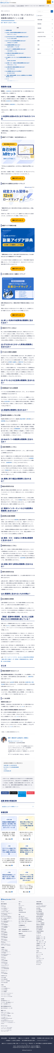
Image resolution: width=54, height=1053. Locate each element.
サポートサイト (21, 905)
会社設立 (8, 91)
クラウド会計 (3, 906)
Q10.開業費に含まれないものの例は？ (14, 71)
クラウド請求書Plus (4, 924)
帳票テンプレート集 (39, 940)
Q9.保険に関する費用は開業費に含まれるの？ (15, 67)
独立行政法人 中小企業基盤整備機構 (11, 767)
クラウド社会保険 (4, 963)
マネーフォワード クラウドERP (6, 996)
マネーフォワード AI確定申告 (6, 916)
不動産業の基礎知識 (39, 931)
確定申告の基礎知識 (39, 913)
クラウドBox (5, 942)
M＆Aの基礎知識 (39, 929)
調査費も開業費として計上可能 (13, 46)
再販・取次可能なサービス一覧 (6, 1008)
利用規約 (33, 1038)
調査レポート (38, 956)
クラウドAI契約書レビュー (5, 988)
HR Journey (38, 964)
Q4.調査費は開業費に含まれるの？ (13, 45)
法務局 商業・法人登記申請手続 (10, 765)
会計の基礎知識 (39, 911)
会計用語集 (38, 908)
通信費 (16, 519)
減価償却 (31, 458)
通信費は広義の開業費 (11, 60)
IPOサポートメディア (22, 927)
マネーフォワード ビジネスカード (7, 993)
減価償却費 (8, 462)
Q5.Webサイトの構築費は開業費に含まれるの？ (16, 49)
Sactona (8, 1023)
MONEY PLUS (39, 961)
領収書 (6, 470)
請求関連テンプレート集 (40, 937)
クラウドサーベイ (5, 970)
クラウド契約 (3, 986)
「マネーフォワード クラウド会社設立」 (8, 5)
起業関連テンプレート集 (40, 945)
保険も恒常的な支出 (11, 69)
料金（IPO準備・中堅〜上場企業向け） (26, 921)
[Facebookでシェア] (5, 792)
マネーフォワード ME (40, 958)
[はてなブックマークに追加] (22, 794)
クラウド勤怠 (5, 952)
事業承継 (39, 24)
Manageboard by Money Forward (7, 1020)
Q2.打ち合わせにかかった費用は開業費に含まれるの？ (17, 36)
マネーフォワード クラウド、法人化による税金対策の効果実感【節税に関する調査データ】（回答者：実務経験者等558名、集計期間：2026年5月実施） (17, 659)
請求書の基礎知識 (39, 916)
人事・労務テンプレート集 (41, 941)
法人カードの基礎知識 (40, 923)
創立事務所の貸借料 (11, 73)
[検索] (52, 11)
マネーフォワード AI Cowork (6, 1028)
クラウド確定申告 (6, 914)
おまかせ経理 (3, 977)
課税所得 (30, 676)
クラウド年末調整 (4, 960)
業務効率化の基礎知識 (40, 924)
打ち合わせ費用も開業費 (12, 38)
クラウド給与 (3, 957)
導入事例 (20, 907)
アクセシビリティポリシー (42, 1040)
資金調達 (39, 28)
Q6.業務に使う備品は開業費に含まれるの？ (15, 53)
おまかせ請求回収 (4, 979)
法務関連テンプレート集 (40, 943)
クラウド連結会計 (4, 940)
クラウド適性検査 (4, 973)
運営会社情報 (4, 1038)
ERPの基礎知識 (39, 909)
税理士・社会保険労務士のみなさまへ (25, 931)
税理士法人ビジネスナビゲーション (15, 741)
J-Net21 (5, 769)
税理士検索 (21, 910)
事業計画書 (40, 19)
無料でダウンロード (17, 178)
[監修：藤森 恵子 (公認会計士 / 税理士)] (4, 746)
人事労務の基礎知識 (39, 914)
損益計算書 (22, 419)
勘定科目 (21, 362)
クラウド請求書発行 (6, 922)
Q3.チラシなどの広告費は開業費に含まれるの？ (16, 40)
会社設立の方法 (41, 32)
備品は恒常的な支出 (11, 55)
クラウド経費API (22, 937)
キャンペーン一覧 (39, 954)
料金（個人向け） (22, 916)
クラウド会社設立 (4, 989)
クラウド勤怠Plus (6, 955)
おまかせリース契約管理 (5, 980)
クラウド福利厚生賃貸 (5, 968)
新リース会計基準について (5, 1003)
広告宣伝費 (6, 401)
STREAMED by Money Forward (6, 1018)
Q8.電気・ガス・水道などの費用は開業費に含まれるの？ (18, 63)
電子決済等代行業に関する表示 (28, 1040)
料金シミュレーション (23, 923)
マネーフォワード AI (6, 1031)
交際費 (10, 362)
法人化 (7, 625)
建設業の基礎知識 (39, 927)
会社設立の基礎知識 (20, 5)
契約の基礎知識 (39, 918)
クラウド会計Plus (5, 909)
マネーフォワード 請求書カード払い (7, 1013)
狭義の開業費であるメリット (12, 80)
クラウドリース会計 (5, 911)
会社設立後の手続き (42, 36)
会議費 (14, 362)
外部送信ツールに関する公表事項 (13, 1040)
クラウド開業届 (4, 991)
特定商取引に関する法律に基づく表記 (45, 1038)
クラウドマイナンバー (5, 965)
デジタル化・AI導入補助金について (7, 1002)
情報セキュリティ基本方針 (23, 1038)
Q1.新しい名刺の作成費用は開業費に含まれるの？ (16, 32)
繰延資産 (12, 104)
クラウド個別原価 (4, 937)
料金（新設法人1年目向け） (24, 918)
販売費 (28, 419)
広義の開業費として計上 (12, 51)
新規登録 (49, 2)
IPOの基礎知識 (39, 921)
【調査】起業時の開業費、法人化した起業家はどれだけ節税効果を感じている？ (19, 76)
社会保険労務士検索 (22, 912)
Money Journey (39, 962)
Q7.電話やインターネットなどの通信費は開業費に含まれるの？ (18, 58)
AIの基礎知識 (38, 932)
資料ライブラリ (39, 952)
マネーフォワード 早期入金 (6, 1015)
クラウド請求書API (22, 935)
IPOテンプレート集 (39, 946)
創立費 (12, 682)
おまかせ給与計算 (4, 982)
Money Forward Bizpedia (41, 906)
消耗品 (20, 500)
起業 (38, 40)
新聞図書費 (17, 428)
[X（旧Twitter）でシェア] (13, 792)
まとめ (7, 79)
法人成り (39, 53)
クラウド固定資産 (4, 934)
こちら (22, 706)
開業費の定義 (9, 30)
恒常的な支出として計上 (12, 64)
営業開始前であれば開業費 (12, 42)
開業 (38, 49)
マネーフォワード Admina (5, 994)
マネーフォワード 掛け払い (6, 945)
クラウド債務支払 (4, 932)
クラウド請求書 (6, 919)
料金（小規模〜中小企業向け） (24, 919)
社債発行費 (27, 682)
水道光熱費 (22, 557)
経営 (38, 45)
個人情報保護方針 (12, 1038)
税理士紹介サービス (22, 908)
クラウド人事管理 (4, 950)
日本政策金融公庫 (7, 771)
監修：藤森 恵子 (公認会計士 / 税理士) (9, 22)
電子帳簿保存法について (5, 1000)
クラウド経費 (3, 929)
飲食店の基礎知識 (39, 926)
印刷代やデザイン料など (12, 34)
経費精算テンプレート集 (40, 938)
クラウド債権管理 (5, 927)
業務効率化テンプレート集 (41, 948)
